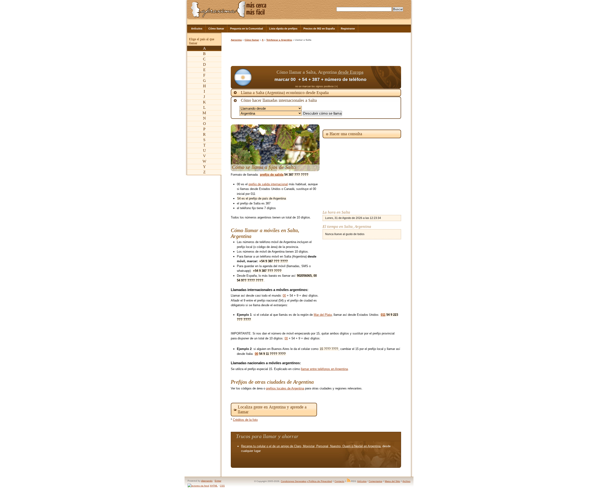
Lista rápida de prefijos (283, 28)
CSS (222, 485)
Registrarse (348, 28)
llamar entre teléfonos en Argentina (324, 369)
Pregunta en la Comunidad (246, 28)
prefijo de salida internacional (268, 184)
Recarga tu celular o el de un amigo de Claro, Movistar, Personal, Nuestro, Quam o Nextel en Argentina (311, 446)
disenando (207, 480)
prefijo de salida (271, 174)
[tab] (316, 92)
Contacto (339, 481)
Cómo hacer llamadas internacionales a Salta (279, 100)
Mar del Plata (323, 314)
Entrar (218, 480)
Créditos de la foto (245, 419)
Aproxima (236, 40)
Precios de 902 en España (319, 28)
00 (284, 295)
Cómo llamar (216, 28)
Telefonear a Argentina (279, 40)
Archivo (406, 481)
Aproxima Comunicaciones (218, 9)
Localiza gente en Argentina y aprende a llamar (272, 409)
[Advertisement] (316, 54)
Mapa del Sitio (392, 481)
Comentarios (375, 481)
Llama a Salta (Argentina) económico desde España (285, 92)
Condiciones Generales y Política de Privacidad (306, 481)
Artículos (196, 28)
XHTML (214, 485)
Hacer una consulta (346, 133)
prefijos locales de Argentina (285, 388)
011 (383, 314)
